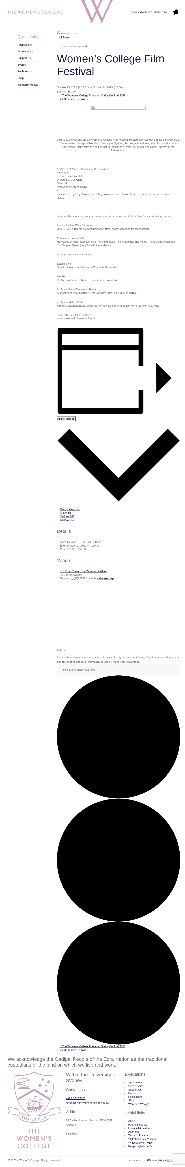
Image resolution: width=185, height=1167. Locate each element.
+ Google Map (105, 578)
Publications (25, 71)
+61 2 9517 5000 (75, 1098)
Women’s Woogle (28, 84)
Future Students (137, 1124)
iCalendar (65, 512)
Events (22, 64)
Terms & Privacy (138, 1135)
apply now (160, 11)
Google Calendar (70, 509)
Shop (21, 77)
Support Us (24, 57)
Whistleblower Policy (140, 1142)
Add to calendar (66, 418)
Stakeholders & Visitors (142, 1139)
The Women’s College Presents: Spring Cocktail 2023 (92, 95)
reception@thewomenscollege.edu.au (87, 1102)
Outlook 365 (67, 516)
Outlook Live (67, 519)
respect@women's (141, 11)
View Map (71, 1133)
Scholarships (25, 51)
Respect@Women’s (140, 1146)
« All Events (64, 37)
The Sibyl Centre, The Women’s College (83, 571)
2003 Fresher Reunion (74, 99)
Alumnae (133, 1131)
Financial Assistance (140, 1128)
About (131, 1120)
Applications (25, 44)
